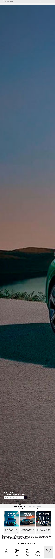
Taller (32, 3)
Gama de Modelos (17, 3)
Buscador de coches (19, 506)
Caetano (4, 3)
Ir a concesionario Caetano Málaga (48, 556)
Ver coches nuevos (6, 554)
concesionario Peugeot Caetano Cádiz (13, 535)
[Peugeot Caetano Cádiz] (3, 1)
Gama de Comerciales (26, 3)
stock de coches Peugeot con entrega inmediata (19, 538)
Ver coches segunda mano (17, 555)
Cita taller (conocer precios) (27, 555)
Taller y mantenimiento (34, 506)
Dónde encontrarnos (49, 3)
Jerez (22, 536)
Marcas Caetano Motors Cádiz (39, 3)
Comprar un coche (10, 3)
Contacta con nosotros (38, 555)
